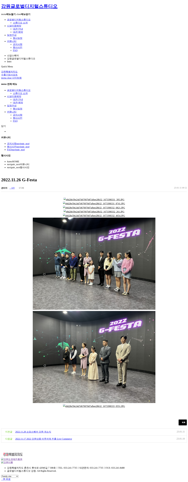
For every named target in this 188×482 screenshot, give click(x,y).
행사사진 (17, 47)
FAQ (15, 50)
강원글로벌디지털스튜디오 (29, 6)
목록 (183, 422)
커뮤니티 (11, 41)
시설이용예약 (14, 26)
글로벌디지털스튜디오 (19, 19)
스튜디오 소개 (20, 22)
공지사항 (17, 44)
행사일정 (17, 38)
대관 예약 (18, 32)
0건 (13, 188)
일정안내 (11, 35)
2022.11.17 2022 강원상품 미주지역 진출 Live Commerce (43, 439)
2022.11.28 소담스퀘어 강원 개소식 (33, 432)
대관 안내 (18, 29)
